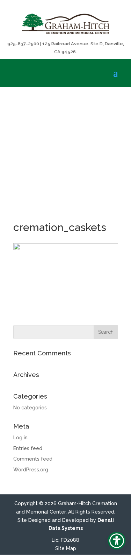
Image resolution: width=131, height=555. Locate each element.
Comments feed (32, 459)
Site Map (65, 548)
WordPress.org (30, 469)
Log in (20, 437)
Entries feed (27, 448)
